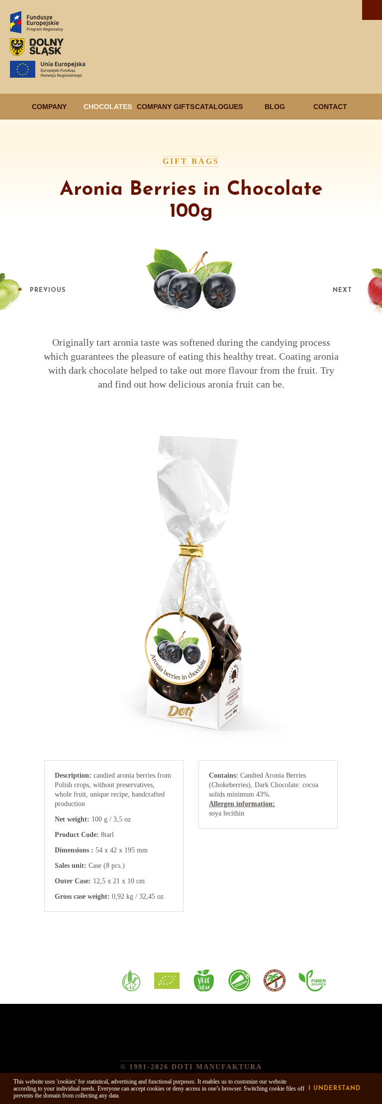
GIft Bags (191, 161)
